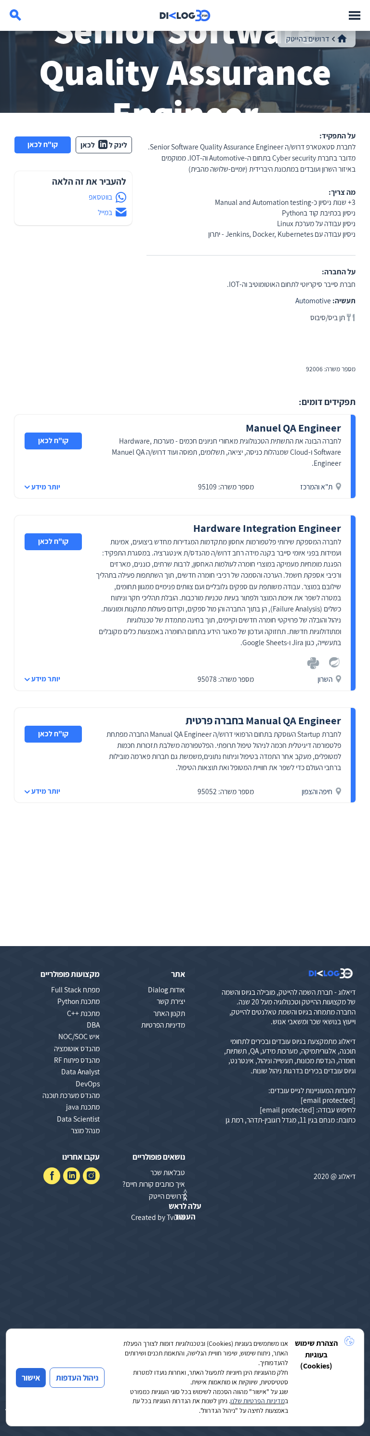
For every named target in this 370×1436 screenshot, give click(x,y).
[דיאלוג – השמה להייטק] (331, 973)
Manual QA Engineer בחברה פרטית (263, 720)
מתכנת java (83, 1106)
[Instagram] (91, 1175)
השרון (324, 679)
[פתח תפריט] (354, 15)
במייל (105, 212)
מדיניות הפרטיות (163, 1025)
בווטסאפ (100, 197)
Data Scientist (78, 1119)
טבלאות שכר (167, 1172)
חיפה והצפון (317, 791)
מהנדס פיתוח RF (77, 1060)
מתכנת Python (78, 1001)
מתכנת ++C (83, 1013)
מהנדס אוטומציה (77, 1048)
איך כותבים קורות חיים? (153, 1184)
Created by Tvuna (158, 1217)
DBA (93, 1025)
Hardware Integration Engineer (267, 528)
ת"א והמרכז (316, 486)
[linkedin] (71, 1175)
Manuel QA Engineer (293, 427)
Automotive (313, 300)
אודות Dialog (166, 989)
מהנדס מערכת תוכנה (71, 1095)
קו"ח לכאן (42, 144)
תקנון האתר (169, 1013)
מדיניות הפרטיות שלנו (257, 1400)
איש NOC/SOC (79, 1036)
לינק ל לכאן (104, 144)
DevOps (88, 1083)
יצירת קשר (171, 1001)
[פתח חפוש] (15, 15)
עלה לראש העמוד (185, 1211)
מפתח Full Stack (75, 989)
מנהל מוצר (85, 1130)
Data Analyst (80, 1071)
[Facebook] (51, 1175)
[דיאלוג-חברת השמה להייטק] (185, 15)
